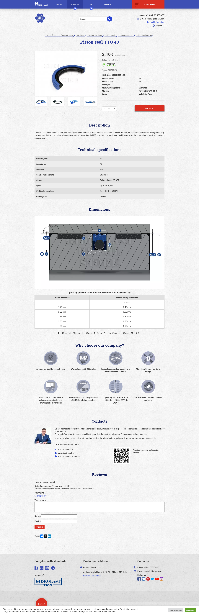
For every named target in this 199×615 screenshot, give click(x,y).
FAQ (91, 4)
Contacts (107, 4)
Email (38, 521)
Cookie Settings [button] (176, 610)
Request (41, 604)
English (159, 25)
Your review (40, 500)
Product (111, 65)
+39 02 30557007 (155, 15)
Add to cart (149, 108)
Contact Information (155, 22)
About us (59, 4)
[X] (45, 536)
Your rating (39, 492)
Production (75, 4)
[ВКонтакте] (41, 536)
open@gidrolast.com (155, 18)
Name (38, 516)
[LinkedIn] (49, 536)
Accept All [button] (190, 610)
